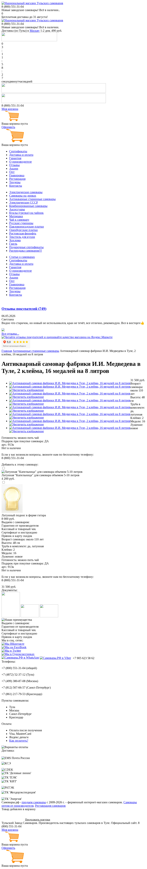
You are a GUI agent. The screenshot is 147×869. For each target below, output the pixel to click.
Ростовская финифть (22, 233)
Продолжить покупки (37, 819)
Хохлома (15, 240)
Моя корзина (10, 109)
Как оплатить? (18, 740)
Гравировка (16, 175)
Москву (35, 30)
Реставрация (17, 178)
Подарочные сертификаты (26, 247)
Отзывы (14, 165)
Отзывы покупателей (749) (24, 309)
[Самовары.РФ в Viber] (55, 658)
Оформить (8, 127)
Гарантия (15, 158)
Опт (12, 172)
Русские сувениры (21, 223)
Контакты (15, 185)
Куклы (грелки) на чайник (26, 212)
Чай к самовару (19, 219)
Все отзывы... (10, 333)
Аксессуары (17, 209)
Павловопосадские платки (26, 226)
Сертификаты (18, 151)
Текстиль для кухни (22, 236)
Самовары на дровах (22, 195)
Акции (13, 168)
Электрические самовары (25, 192)
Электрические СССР (23, 202)
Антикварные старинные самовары (32, 199)
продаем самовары (34, 802)
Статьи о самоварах (22, 257)
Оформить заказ (12, 819)
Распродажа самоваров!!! (25, 250)
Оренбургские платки (23, 230)
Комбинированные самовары (28, 206)
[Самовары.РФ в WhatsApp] (20, 657)
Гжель (13, 243)
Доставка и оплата (21, 154)
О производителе (20, 161)
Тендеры (14, 182)
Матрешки (16, 216)
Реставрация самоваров (50, 805)
